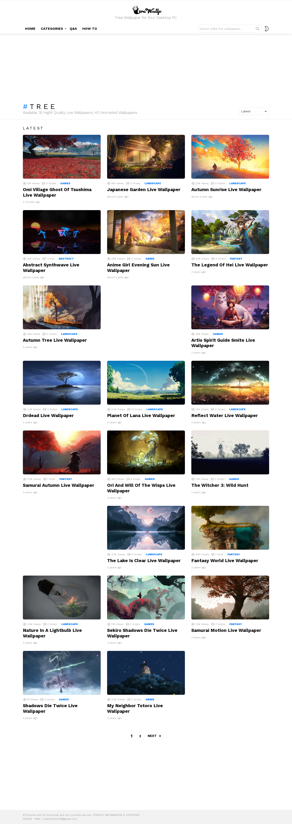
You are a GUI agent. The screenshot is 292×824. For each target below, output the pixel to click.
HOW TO (89, 29)
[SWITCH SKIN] (266, 28)
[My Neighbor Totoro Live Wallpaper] (146, 673)
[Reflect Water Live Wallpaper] (230, 383)
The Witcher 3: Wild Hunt (219, 485)
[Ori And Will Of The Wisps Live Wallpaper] (146, 452)
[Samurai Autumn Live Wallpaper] (62, 452)
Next (152, 736)
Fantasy (236, 258)
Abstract (66, 258)
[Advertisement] (146, 66)
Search (257, 29)
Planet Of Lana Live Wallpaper (141, 415)
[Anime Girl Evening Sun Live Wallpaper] (146, 232)
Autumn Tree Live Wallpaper (55, 340)
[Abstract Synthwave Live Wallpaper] (62, 232)
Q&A (73, 29)
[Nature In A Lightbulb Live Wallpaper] (62, 597)
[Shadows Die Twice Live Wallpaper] (62, 673)
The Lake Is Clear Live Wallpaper (144, 560)
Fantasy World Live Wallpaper (224, 560)
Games (65, 183)
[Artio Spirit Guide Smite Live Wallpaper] (230, 307)
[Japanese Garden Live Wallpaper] (146, 157)
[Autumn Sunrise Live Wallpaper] (230, 157)
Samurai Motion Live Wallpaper (226, 630)
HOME (30, 29)
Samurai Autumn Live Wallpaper (58, 485)
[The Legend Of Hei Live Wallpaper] (230, 232)
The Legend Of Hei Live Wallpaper (229, 264)
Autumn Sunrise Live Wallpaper (226, 189)
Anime (150, 258)
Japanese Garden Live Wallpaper (143, 189)
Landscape (153, 183)
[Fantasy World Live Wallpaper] (230, 528)
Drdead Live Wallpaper (48, 415)
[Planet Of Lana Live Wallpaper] (146, 383)
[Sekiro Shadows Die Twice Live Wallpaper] (146, 597)
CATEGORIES (52, 29)
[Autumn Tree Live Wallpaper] (62, 307)
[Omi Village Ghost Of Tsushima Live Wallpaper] (62, 157)
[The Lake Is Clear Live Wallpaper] (146, 528)
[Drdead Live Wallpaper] (62, 383)
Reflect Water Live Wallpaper (224, 415)
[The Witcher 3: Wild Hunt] (230, 452)
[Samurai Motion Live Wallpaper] (230, 597)
